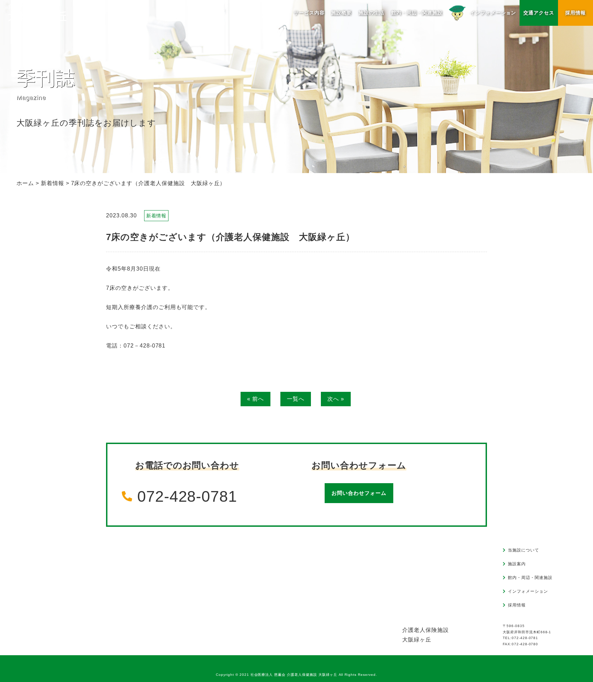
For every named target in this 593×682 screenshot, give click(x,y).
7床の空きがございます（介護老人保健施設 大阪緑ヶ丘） (230, 237)
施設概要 (341, 12)
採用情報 (575, 12)
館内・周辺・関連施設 (417, 12)
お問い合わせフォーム (359, 493)
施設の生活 (371, 12)
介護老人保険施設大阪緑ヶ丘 (425, 635)
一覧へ (295, 399)
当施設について (523, 550)
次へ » (335, 399)
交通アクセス (538, 12)
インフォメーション (528, 591)
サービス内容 (309, 12)
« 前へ (255, 399)
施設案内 (517, 563)
